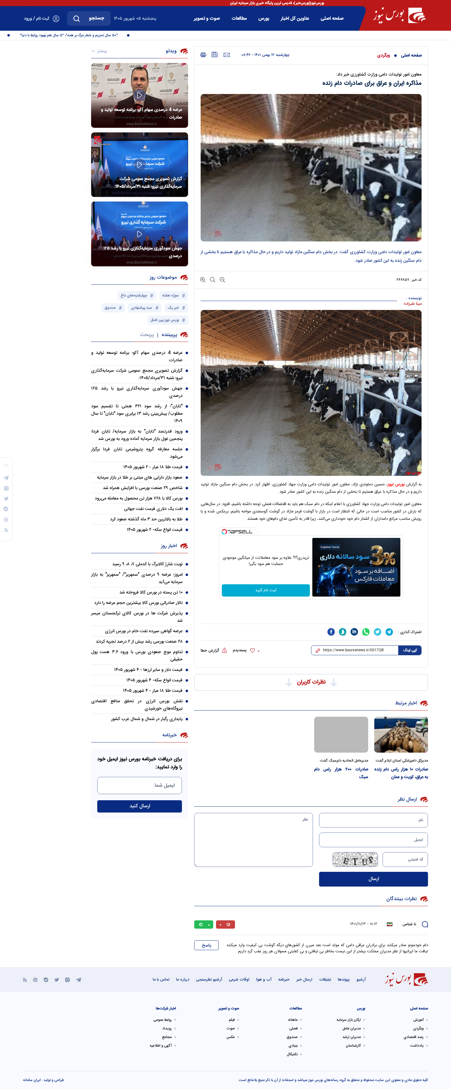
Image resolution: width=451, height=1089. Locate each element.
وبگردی (383, 55)
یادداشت (417, 1046)
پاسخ (206, 945)
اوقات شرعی (239, 979)
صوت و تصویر (207, 18)
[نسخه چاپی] (203, 54)
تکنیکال (292, 1054)
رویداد (167, 1028)
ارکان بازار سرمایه (349, 1020)
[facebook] (331, 632)
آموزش (418, 1020)
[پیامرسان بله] (46, 979)
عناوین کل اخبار (295, 18)
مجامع (167, 1037)
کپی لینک (410, 650)
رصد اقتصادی (413, 1037)
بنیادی (293, 1046)
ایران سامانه (32, 1080)
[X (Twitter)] (56, 979)
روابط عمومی (162, 1020)
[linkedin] (354, 632)
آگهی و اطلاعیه (161, 1046)
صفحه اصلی (332, 18)
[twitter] (378, 632)
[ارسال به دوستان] (226, 55)
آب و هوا (264, 979)
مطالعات (239, 18)
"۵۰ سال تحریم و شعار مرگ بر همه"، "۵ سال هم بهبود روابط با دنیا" (84, 35)
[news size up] (203, 279)
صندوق (292, 1037)
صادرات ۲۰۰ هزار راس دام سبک (341, 773)
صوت (230, 1028)
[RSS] (25, 979)
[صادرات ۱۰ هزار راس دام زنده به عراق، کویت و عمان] (401, 735)
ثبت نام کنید (265, 590)
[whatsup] (366, 632)
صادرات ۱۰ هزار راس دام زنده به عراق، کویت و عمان (401, 773)
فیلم (232, 1020)
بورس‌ (263, 18)
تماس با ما (161, 979)
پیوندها (344, 979)
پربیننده (169, 335)
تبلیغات (325, 979)
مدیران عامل (351, 1028)
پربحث (147, 335)
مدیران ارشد (351, 1037)
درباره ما (182, 979)
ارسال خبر (304, 979)
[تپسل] (224, 532)
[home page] (399, 15)
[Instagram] (67, 979)
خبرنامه (284, 979)
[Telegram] (78, 979)
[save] (215, 54)
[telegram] (389, 632)
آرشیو (361, 979)
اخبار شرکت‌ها (166, 1008)
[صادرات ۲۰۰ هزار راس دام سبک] (341, 735)
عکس (230, 1037)
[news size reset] (212, 279)
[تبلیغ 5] (311, 611)
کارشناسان (353, 1046)
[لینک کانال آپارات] (35, 979)
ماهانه (293, 1020)
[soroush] (343, 632)
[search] (76, 18)
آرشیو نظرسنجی (209, 979)
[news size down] (221, 279)
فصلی (293, 1028)
